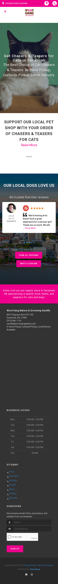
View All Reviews (28, 255)
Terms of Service (45, 565)
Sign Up (15, 549)
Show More (30, 228)
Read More (29, 145)
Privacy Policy (29, 565)
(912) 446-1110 (14, 320)
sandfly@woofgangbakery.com (21, 323)
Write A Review (28, 263)
